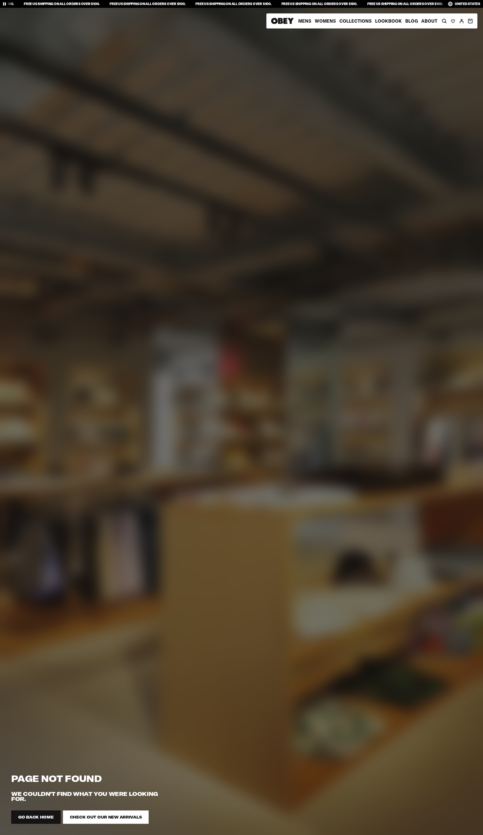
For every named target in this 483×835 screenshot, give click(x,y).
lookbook (388, 21)
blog (411, 21)
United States (467, 4)
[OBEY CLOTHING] (282, 21)
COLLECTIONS (355, 21)
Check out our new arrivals (106, 817)
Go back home (36, 817)
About (429, 21)
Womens (325, 21)
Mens (304, 21)
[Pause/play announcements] (4, 4)
